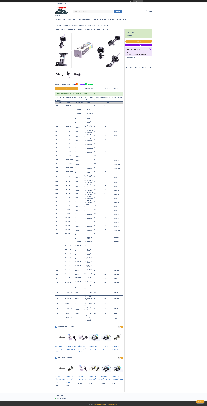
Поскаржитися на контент (99, 404)
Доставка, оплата (85, 19)
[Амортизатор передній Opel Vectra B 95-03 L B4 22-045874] (106, 337)
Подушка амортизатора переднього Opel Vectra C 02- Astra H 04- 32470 (82, 348)
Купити (139, 41)
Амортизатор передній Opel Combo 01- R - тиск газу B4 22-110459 (94, 379)
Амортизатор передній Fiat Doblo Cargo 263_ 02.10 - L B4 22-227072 (71, 347)
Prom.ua (111, 403)
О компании (121, 19)
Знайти (118, 11)
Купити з (135, 45)
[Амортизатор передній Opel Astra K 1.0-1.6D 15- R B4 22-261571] (71, 368)
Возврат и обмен (100, 19)
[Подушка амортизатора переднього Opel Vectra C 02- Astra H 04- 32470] (83, 337)
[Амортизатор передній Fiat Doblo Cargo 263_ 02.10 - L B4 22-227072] (71, 337)
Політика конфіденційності (112, 404)
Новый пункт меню (61, 398)
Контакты (111, 19)
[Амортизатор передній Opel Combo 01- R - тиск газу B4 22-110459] (94, 368)
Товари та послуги (62, 25)
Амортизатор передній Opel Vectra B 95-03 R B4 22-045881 (93, 347)
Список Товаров (69, 19)
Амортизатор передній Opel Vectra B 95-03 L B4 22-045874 (106, 347)
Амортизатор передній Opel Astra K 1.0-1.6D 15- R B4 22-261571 (70, 379)
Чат (201, 401)
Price (69, 25)
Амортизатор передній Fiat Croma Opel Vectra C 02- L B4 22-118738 (60, 348)
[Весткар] (64, 10)
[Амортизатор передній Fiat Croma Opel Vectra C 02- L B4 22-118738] (60, 337)
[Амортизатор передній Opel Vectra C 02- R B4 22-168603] (117, 337)
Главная (58, 19)
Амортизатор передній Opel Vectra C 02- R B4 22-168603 (117, 347)
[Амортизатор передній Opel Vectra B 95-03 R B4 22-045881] (94, 337)
